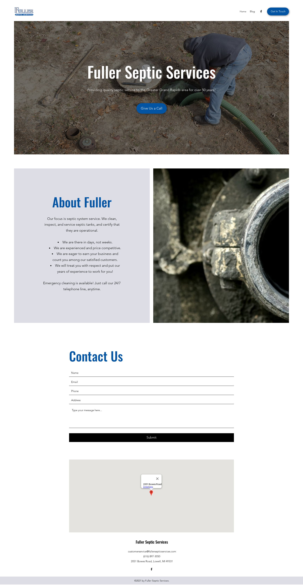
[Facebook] (261, 11)
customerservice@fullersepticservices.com (152, 551)
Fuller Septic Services (152, 542)
